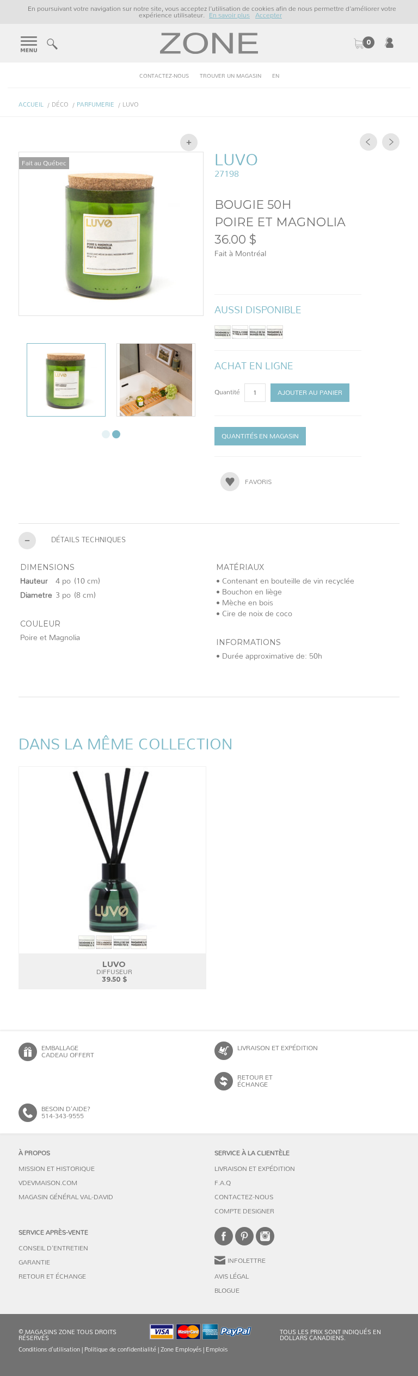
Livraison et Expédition (277, 1048)
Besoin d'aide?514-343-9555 (65, 1112)
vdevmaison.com (48, 1183)
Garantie (34, 1262)
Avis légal (231, 1276)
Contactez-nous (164, 76)
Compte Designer (244, 1211)
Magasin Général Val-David (66, 1197)
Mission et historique (57, 1169)
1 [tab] (106, 434)
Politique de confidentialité (120, 1350)
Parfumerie (95, 105)
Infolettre (247, 1260)
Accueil (31, 105)
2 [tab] (116, 434)
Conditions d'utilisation (49, 1350)
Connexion (389, 42)
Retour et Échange (52, 1276)
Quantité (228, 392)
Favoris (258, 482)
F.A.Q (222, 1183)
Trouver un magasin (230, 76)
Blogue (226, 1290)
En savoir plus (229, 15)
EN (275, 76)
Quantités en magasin (260, 436)
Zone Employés (181, 1350)
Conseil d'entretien (53, 1248)
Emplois (217, 1350)
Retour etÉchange (255, 1081)
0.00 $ (363, 43)
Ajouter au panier (310, 392)
